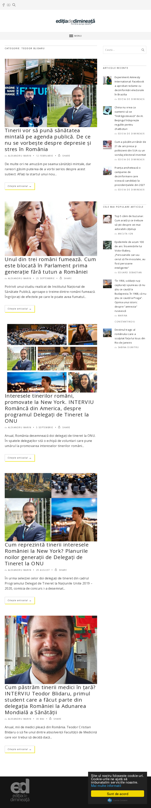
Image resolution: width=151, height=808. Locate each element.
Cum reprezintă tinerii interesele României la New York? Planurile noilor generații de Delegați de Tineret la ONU (47, 554)
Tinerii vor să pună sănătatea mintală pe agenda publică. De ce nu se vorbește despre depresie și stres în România (48, 140)
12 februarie (44, 155)
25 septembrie (45, 278)
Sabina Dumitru (128, 347)
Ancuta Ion (125, 233)
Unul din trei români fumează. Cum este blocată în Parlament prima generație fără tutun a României (50, 265)
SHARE (66, 155)
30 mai (40, 719)
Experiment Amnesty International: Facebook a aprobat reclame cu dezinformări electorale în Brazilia (129, 85)
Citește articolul (20, 186)
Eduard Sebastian (130, 272)
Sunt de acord (117, 793)
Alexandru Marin (19, 155)
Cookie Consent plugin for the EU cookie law (117, 800)
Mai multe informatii (106, 785)
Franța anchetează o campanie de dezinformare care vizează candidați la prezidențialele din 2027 (130, 176)
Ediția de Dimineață (131, 99)
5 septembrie (44, 427)
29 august (43, 570)
